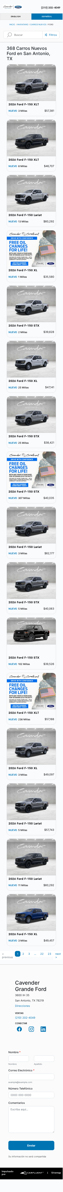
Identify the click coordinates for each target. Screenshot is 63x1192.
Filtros (53, 35)
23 (49, 953)
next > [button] (58, 955)
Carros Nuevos (38, 24)
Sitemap (54, 1172)
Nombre (14, 1052)
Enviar (31, 1145)
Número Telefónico (20, 1088)
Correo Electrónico (21, 1070)
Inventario (22, 24)
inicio (12, 24)
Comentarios (16, 1102)
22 (42, 953)
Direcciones (22, 1005)
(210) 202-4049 (50, 7)
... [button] (35, 953)
